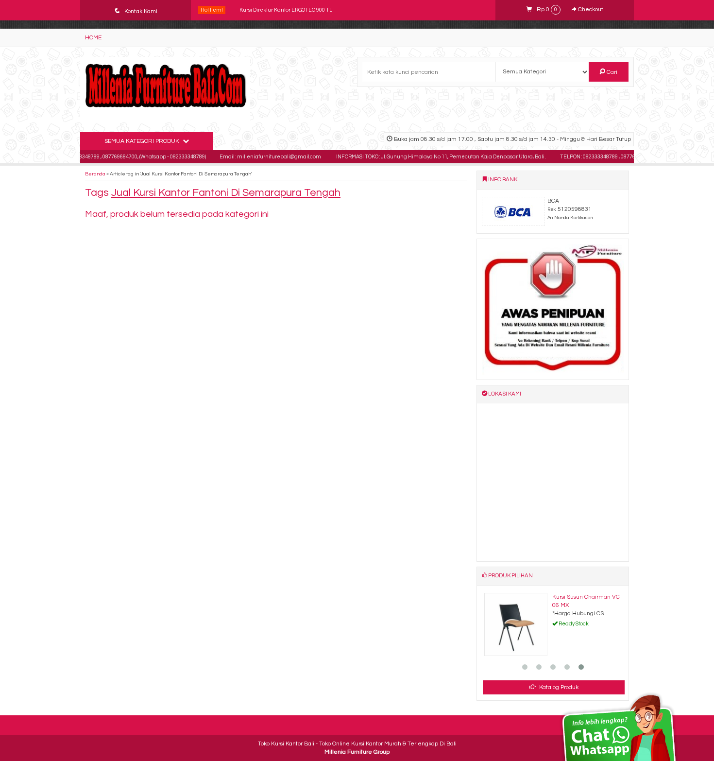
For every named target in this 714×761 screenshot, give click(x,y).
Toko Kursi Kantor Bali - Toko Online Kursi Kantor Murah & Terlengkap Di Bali (357, 744)
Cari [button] (611, 72)
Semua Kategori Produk (142, 141)
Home (93, 38)
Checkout (590, 9)
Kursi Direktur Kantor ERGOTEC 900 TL (285, 10)
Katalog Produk (558, 687)
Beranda (95, 174)
